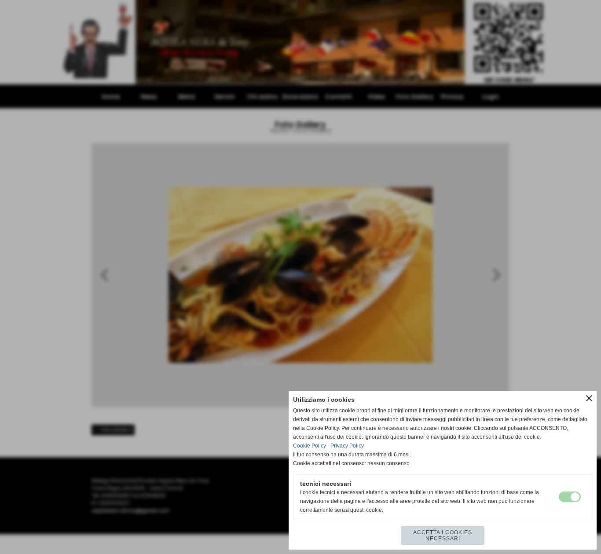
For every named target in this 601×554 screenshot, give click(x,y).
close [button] (589, 398)
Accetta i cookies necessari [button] (442, 535)
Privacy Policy (347, 446)
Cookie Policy (309, 446)
